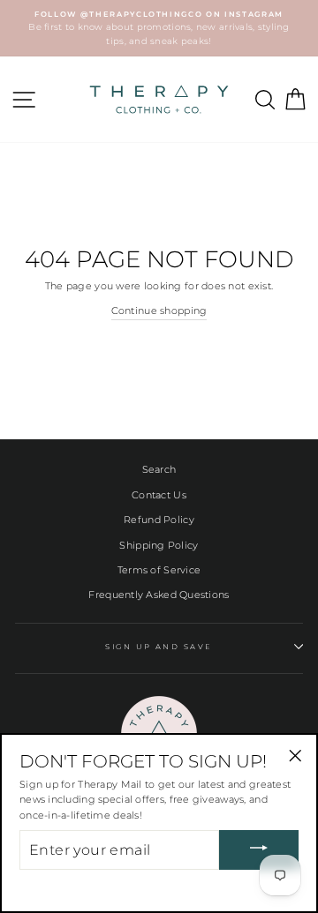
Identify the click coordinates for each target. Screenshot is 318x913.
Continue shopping (159, 310)
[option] (159, 28)
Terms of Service (159, 570)
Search (159, 469)
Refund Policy (159, 519)
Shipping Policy (158, 545)
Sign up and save (159, 646)
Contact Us (159, 495)
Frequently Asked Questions (158, 594)
